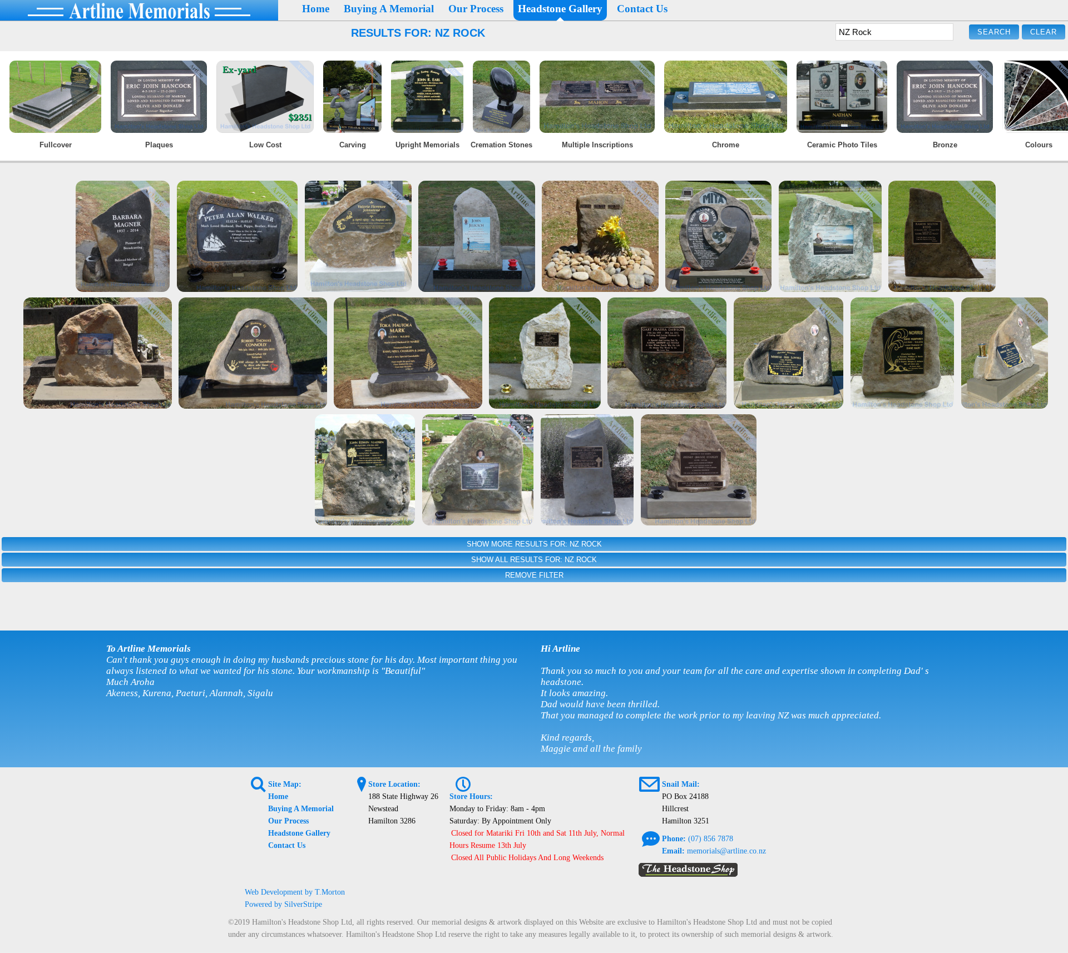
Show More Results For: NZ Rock (534, 544)
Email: (673, 851)
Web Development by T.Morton (295, 892)
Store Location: (394, 784)
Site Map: (284, 784)
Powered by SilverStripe (283, 904)
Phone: (674, 839)
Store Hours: (471, 796)
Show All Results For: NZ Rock (534, 559)
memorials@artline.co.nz (726, 851)
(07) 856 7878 (710, 839)
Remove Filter (534, 575)
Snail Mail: (681, 784)
